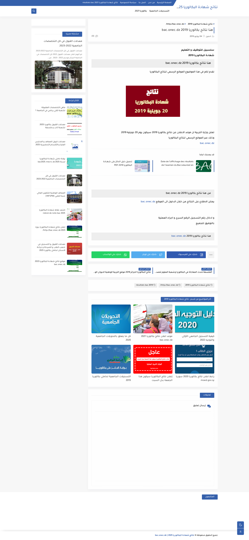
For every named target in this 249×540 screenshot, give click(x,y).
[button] (186, 254)
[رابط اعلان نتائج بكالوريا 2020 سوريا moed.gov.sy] (194, 359)
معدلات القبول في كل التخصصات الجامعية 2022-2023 (63, 43)
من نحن (151, 3)
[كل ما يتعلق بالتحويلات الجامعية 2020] (111, 319)
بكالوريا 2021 (141, 11)
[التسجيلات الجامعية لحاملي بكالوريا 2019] (111, 359)
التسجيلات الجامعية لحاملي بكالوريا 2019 (111, 378)
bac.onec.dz (207, 143)
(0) (93, 36)
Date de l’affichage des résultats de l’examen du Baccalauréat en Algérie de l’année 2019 (177, 164)
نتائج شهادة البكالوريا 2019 (200, 24)
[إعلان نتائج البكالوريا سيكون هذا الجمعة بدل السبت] (153, 359)
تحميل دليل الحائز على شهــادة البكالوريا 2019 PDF (117, 164)
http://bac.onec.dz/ (175, 24)
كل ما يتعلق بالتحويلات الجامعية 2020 (113, 338)
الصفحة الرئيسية (164, 3)
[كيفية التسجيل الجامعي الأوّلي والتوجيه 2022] (194, 319)
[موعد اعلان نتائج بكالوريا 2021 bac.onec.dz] (153, 319)
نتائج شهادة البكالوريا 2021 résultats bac (100, 3)
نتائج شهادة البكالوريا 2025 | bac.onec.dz (185, 7)
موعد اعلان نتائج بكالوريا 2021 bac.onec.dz (156, 338)
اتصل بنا (142, 3)
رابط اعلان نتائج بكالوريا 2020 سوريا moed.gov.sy (195, 378)
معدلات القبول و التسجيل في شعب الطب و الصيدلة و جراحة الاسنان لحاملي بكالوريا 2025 (51, 247)
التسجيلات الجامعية (159, 11)
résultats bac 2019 (144, 285)
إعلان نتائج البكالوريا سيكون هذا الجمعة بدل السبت (155, 378)
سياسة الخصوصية (128, 3)
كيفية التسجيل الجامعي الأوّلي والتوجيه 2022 (198, 338)
